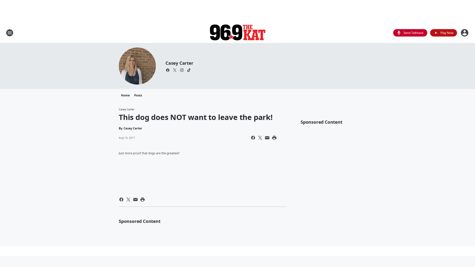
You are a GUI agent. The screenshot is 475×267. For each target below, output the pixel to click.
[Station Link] (237, 33)
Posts (138, 95)
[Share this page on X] (260, 137)
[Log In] (465, 33)
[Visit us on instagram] (182, 70)
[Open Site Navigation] (9, 33)
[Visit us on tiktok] (189, 70)
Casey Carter (179, 63)
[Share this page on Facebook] (253, 137)
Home (125, 95)
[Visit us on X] (175, 70)
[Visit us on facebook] (168, 70)
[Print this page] (274, 137)
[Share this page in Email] (267, 137)
